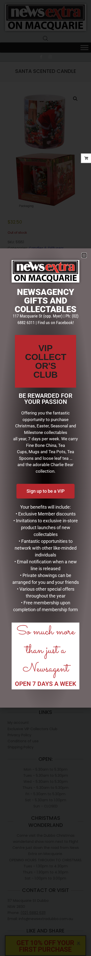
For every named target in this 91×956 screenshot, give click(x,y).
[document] (45, 478)
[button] (84, 255)
